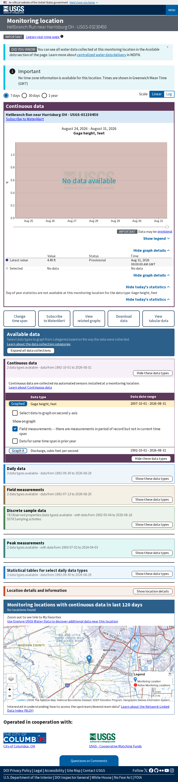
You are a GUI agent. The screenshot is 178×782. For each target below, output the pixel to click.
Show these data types (152, 478)
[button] (89, 659)
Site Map (74, 770)
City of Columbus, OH (19, 746)
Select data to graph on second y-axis (48, 413)
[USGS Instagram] (172, 771)
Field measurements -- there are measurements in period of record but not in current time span (89, 431)
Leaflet (21, 700)
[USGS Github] (156, 771)
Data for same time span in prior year (47, 441)
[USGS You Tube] (166, 771)
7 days (15, 95)
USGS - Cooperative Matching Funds (115, 746)
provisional (165, 231)
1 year (53, 95)
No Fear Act (123, 777)
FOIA (138, 777)
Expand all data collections (31, 350)
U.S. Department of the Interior (27, 777)
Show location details (153, 591)
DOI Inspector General (72, 777)
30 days (34, 95)
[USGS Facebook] (151, 771)
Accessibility (54, 770)
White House (102, 777)
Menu (171, 10)
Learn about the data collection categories (39, 344)
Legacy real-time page (43, 37)
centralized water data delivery (101, 54)
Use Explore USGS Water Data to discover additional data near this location (62, 621)
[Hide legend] (170, 674)
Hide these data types (153, 373)
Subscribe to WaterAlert (25, 119)
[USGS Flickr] (161, 771)
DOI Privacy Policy (17, 770)
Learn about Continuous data (30, 387)
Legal (38, 770)
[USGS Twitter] (145, 771)
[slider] (167, 226)
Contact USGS (94, 770)
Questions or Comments (89, 761)
